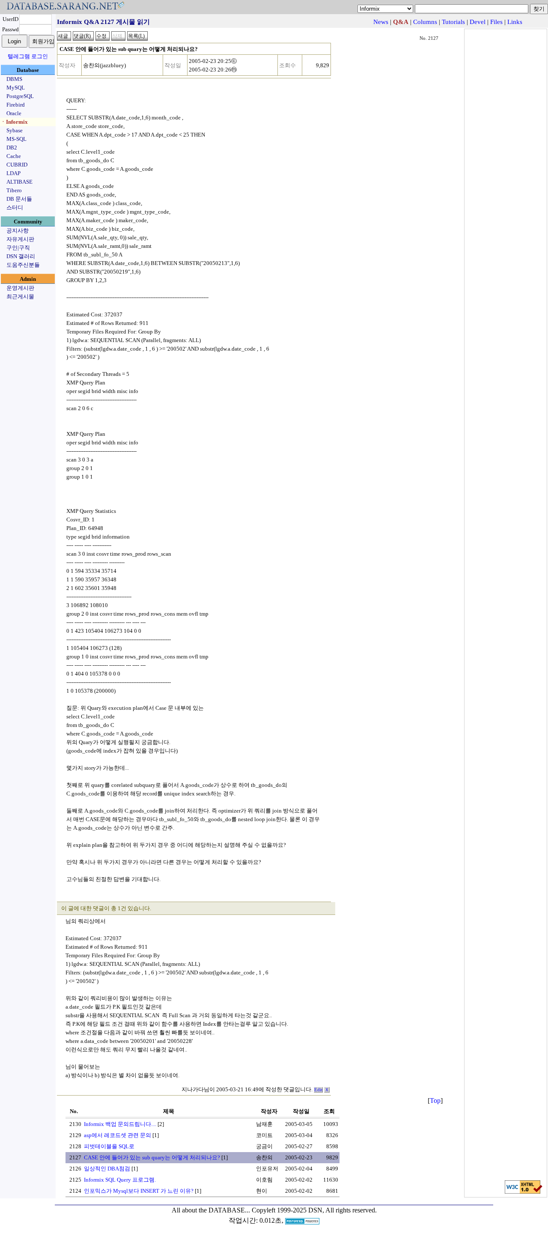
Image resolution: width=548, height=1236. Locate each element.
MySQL (15, 87)
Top (435, 1100)
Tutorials (453, 21)
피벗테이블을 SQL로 (109, 1146)
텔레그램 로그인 (28, 56)
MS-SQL (16, 139)
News (380, 21)
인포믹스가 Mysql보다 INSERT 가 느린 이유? (139, 1191)
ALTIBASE (19, 182)
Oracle (13, 113)
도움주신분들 (23, 265)
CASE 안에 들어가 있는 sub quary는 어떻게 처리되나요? (152, 1157)
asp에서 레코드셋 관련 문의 (117, 1135)
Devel (477, 21)
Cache (13, 156)
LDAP (13, 173)
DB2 (11, 147)
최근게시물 (20, 296)
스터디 (14, 207)
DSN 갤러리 (20, 256)
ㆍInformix (14, 122)
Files (496, 21)
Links (514, 21)
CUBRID (16, 164)
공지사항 (17, 230)
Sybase (14, 130)
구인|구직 (18, 247)
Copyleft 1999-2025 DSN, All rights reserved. (314, 1210)
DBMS (14, 79)
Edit (318, 1089)
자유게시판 (20, 239)
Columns (425, 21)
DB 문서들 (19, 199)
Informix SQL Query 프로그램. (120, 1179)
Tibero (14, 190)
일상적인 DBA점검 (107, 1168)
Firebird (15, 104)
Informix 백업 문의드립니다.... (120, 1124)
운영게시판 (20, 288)
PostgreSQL (20, 96)
